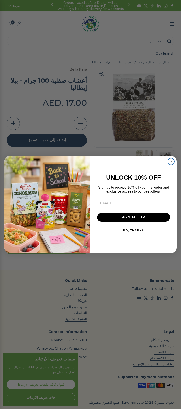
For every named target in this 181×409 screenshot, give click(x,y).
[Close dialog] (171, 161)
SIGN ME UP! (133, 217)
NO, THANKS (133, 230)
